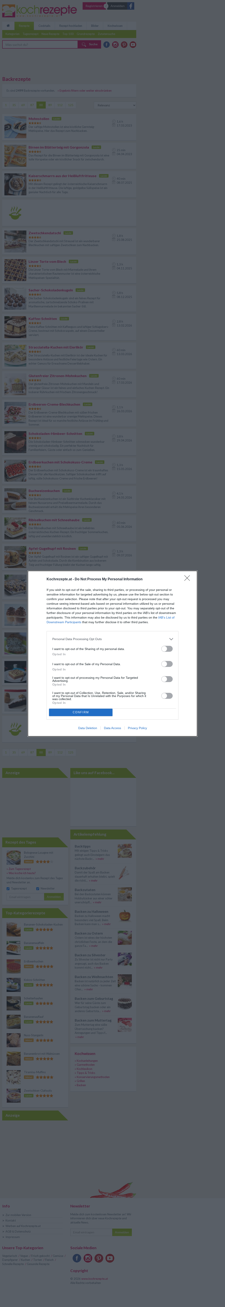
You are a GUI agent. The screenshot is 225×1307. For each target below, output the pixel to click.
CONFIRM (81, 712)
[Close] (188, 579)
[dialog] (112, 653)
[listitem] (112, 639)
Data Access (112, 728)
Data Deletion (87, 728)
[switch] (167, 649)
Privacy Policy (137, 728)
